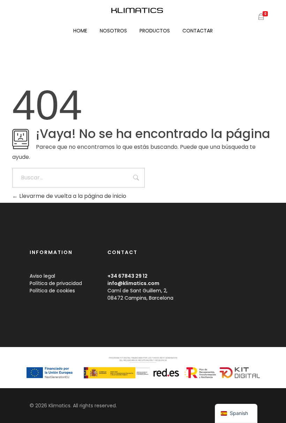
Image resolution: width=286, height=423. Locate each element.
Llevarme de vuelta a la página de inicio (72, 196)
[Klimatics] (143, 10)
